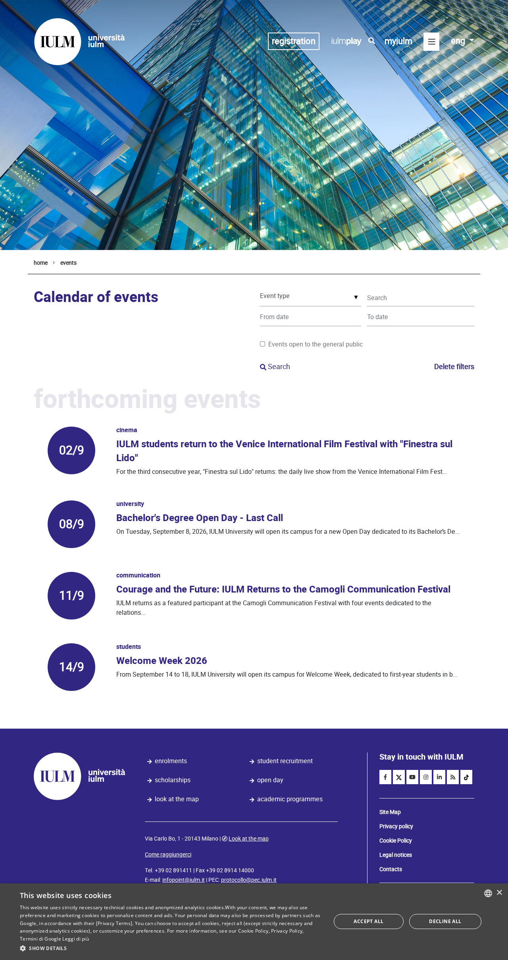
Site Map (390, 812)
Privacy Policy (286, 930)
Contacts (390, 869)
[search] (371, 41)
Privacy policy (396, 826)
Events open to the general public (315, 344)
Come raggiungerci (168, 854)
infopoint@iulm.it (183, 880)
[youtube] (412, 777)
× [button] (499, 893)
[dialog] (254, 921)
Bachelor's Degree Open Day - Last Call (199, 518)
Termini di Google (40, 938)
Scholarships (172, 780)
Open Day (270, 780)
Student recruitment (285, 761)
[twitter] (399, 777)
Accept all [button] (368, 921)
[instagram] (426, 777)
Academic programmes (290, 799)
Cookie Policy (395, 841)
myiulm (398, 41)
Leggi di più (75, 938)
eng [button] (459, 41)
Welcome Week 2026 (161, 661)
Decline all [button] (445, 921)
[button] (171, 948)
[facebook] (385, 777)
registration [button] (294, 41)
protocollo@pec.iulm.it (249, 880)
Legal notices (395, 855)
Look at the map (177, 799)
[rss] (453, 777)
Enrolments (171, 761)
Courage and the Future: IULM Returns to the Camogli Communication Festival (283, 589)
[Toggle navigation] (431, 42)
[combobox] (488, 893)
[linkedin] (439, 777)
